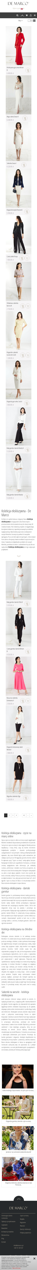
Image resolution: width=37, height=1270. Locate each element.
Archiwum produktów (7, 1232)
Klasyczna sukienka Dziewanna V (12, 699)
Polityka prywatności (25, 1233)
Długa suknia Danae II (13, 116)
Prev (4, 1128)
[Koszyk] (27, 15)
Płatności (22, 1226)
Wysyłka (22, 1219)
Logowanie (4, 1225)
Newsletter (4, 1228)
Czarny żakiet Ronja (12, 256)
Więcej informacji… (16, 1268)
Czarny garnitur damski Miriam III (15, 650)
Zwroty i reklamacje (25, 1229)
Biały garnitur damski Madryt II (15, 448)
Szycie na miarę (24, 1215)
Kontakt (3, 1242)
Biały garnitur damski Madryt (15, 494)
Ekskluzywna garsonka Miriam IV (15, 68)
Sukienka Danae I (11, 163)
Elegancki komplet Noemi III (14, 210)
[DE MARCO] (18, 3)
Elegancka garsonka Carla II (14, 401)
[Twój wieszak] (22, 15)
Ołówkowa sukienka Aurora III (12, 304)
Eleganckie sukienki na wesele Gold (12, 353)
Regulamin (23, 1222)
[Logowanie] (31, 15)
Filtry (19, 20)
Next (33, 1128)
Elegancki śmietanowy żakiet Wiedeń (15, 748)
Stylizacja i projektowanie (8, 1221)
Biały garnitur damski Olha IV (15, 602)
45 (24, 815)
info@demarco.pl (18, 1245)
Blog (2, 1238)
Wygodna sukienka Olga (13, 796)
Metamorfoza (5, 1235)
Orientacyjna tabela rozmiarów (6, 1216)
